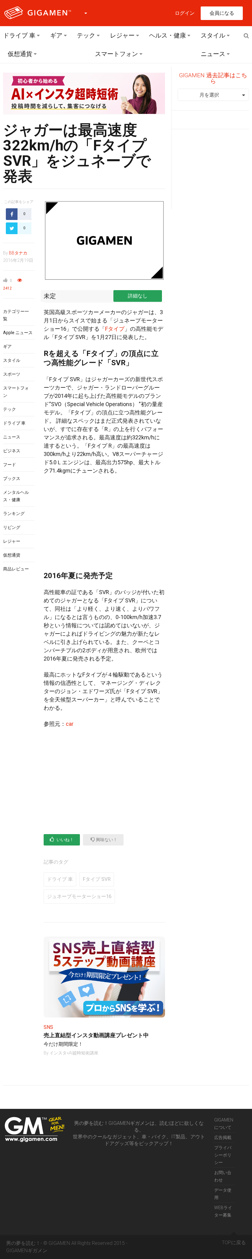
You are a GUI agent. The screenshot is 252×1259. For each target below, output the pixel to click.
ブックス (11, 478)
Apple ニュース (18, 332)
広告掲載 (222, 1137)
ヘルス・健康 (167, 35)
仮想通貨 (20, 54)
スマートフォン (116, 54)
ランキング (14, 513)
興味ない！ (106, 839)
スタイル (213, 35)
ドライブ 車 (19, 35)
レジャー (122, 35)
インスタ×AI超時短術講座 (73, 1052)
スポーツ (11, 374)
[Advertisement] (104, 525)
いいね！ (65, 839)
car (69, 724)
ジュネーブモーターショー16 (79, 896)
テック (86, 35)
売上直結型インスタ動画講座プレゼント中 (96, 1035)
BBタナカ (18, 252)
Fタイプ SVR (97, 879)
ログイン (185, 13)
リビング (11, 527)
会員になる (222, 13)
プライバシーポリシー (222, 1155)
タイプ (116, 329)
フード (9, 464)
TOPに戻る (234, 1242)
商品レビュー (16, 568)
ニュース (213, 54)
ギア (56, 35)
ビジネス (11, 450)
